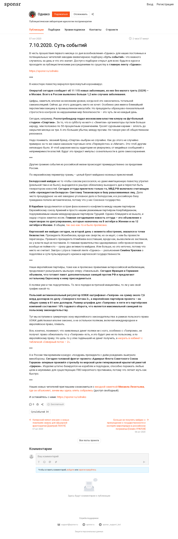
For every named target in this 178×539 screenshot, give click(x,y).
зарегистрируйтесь (87, 470)
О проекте (112, 29)
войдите (70, 470)
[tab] (36, 30)
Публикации (36, 29)
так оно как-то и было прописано (86, 225)
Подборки (54, 29)
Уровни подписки (75, 29)
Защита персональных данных (89, 531)
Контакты (95, 29)
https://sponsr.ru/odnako (43, 71)
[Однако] (32, 14)
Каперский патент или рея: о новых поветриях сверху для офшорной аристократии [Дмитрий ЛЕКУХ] (51, 423)
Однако (44, 14)
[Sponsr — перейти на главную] (12, 4)
